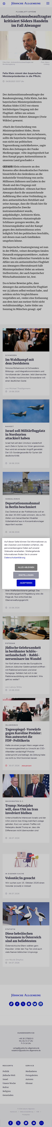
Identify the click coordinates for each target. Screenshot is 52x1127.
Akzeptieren (26, 583)
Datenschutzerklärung (14, 557)
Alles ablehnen (26, 567)
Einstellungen (26, 575)
